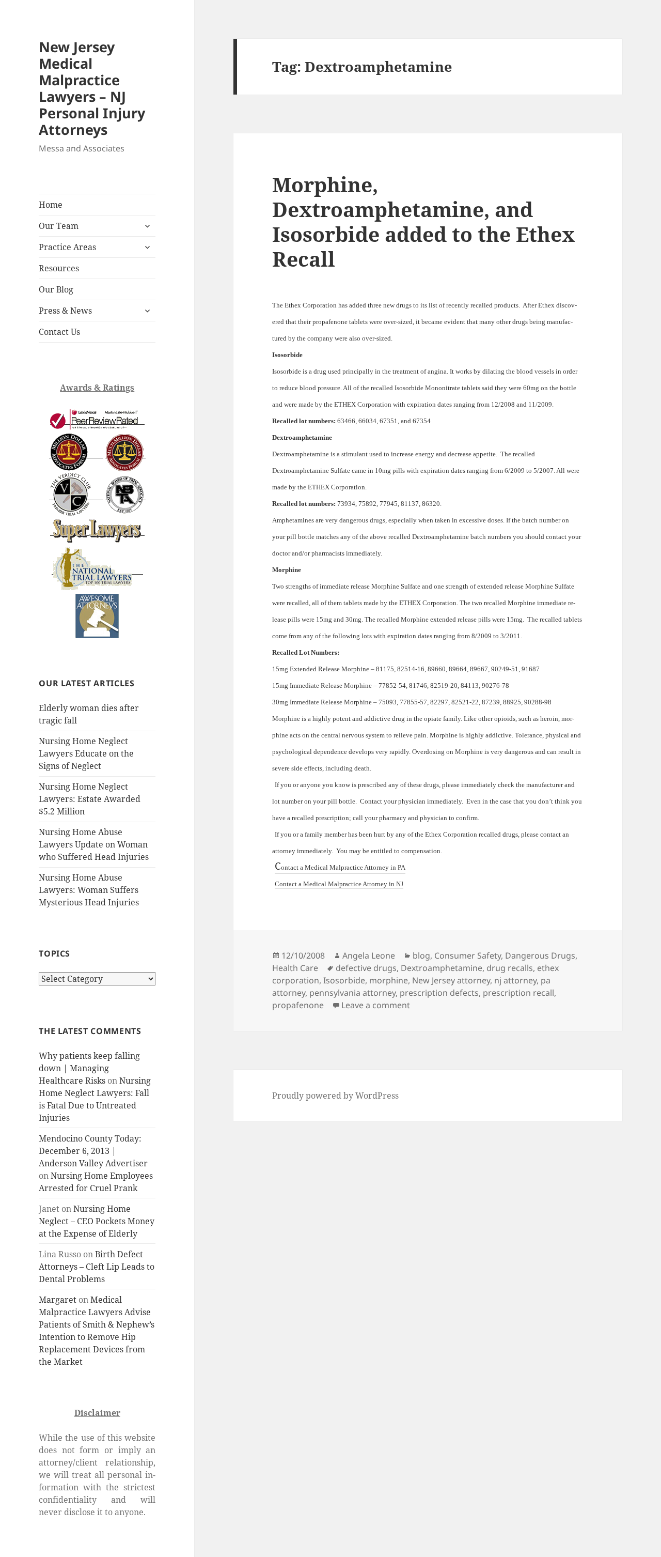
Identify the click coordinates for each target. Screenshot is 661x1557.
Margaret (57, 1299)
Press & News (65, 310)
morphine (388, 980)
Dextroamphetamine (441, 968)
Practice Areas (67, 247)
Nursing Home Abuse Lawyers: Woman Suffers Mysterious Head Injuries (89, 890)
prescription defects (439, 992)
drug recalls (509, 968)
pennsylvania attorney (352, 992)
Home (50, 204)
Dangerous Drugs (540, 955)
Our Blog (56, 289)
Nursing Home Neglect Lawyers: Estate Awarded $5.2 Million (89, 799)
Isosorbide (344, 980)
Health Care (295, 968)
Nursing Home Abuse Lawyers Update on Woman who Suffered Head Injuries (94, 844)
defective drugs (366, 968)
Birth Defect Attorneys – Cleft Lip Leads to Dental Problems (96, 1266)
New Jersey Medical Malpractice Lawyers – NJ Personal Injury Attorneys (92, 88)
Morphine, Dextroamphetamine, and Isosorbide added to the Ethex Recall (423, 221)
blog (421, 955)
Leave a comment (375, 1005)
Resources (59, 268)
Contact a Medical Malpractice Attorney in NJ (339, 884)
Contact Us (59, 331)
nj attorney (515, 980)
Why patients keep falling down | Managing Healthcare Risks (89, 1068)
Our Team (58, 226)
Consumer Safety (467, 955)
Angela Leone (368, 955)
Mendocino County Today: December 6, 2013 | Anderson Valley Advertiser (93, 1151)
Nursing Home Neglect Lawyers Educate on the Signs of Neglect (86, 753)
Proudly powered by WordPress (335, 1095)
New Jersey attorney (451, 980)
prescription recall (518, 992)
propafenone (298, 1005)
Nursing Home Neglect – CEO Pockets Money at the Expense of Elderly (96, 1221)
